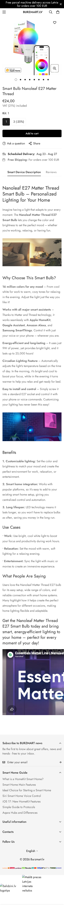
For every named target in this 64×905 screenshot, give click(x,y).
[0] (58, 12)
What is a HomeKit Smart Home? (22, 779)
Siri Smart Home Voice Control (21, 796)
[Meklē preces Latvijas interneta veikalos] (32, 884)
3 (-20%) (18, 122)
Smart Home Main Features (19, 785)
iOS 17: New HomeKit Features (21, 801)
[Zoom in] (54, 68)
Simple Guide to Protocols (18, 807)
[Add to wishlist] (54, 22)
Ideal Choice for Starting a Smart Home (26, 790)
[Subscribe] (58, 762)
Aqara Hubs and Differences (19, 813)
